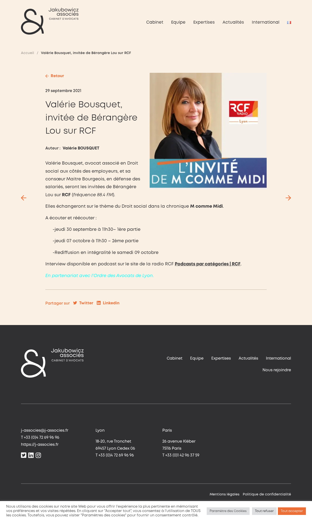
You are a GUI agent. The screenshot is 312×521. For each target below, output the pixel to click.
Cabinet (154, 22)
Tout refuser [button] (264, 511)
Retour (57, 76)
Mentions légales (224, 494)
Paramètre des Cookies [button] (228, 511)
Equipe (178, 22)
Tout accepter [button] (292, 511)
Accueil (27, 53)
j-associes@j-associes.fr (44, 430)
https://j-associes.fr (39, 445)
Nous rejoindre (277, 370)
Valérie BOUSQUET (81, 148)
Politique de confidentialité (267, 494)
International (265, 22)
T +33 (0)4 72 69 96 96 (40, 437)
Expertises (204, 22)
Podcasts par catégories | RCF (208, 264)
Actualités (233, 22)
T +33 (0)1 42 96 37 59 (180, 455)
